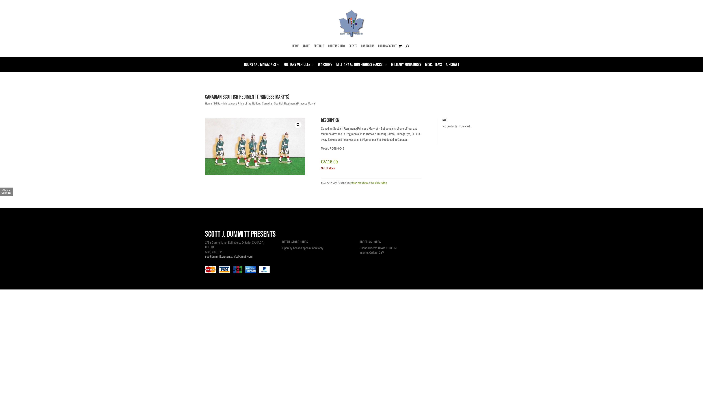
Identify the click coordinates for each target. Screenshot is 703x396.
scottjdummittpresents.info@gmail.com (229, 256)
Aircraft (452, 65)
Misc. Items (433, 65)
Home (295, 46)
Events (353, 46)
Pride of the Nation (249, 103)
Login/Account (387, 46)
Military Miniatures (406, 65)
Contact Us (367, 46)
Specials (319, 46)
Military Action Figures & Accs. (359, 65)
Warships (325, 65)
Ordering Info (336, 46)
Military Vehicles (297, 65)
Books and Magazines (260, 65)
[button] (298, 125)
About (306, 46)
